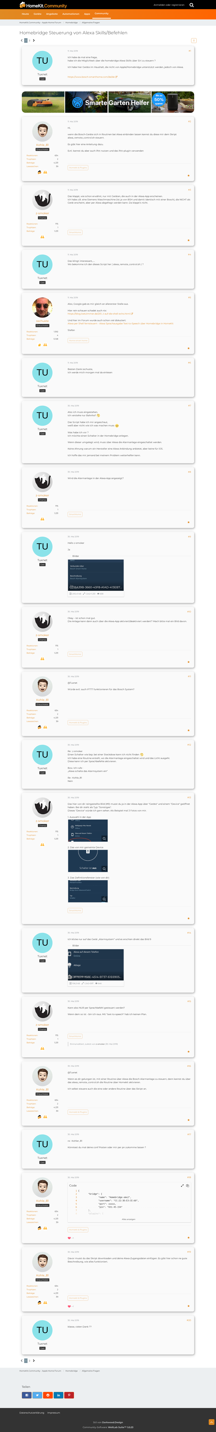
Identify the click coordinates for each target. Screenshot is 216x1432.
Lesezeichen (32, 166)
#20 (189, 1320)
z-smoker (100, 1044)
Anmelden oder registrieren (169, 4)
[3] (73, 1197)
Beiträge (30, 163)
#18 (189, 1177)
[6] (73, 1207)
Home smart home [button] (78, 340)
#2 (189, 121)
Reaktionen (32, 155)
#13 (189, 797)
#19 (189, 1251)
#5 (189, 297)
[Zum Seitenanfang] (211, 1422)
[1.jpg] (88, 830)
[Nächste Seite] (34, 40)
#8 (189, 471)
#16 (189, 1066)
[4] (73, 1200)
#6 (189, 362)
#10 (189, 611)
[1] (73, 1190)
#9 (189, 536)
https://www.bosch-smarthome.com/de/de (91, 76)
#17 (189, 1134)
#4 (189, 254)
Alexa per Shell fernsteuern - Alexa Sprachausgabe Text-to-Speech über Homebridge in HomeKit (120, 323)
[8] (73, 1213)
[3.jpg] (88, 891)
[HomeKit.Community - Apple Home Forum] (85, 5)
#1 (190, 50)
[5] (73, 1204)
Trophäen (31, 159)
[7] (73, 1210)
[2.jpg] (88, 861)
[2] (73, 1194)
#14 (189, 932)
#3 (189, 189)
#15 (189, 1001)
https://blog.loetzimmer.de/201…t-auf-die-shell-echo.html (99, 313)
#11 (189, 676)
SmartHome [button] (75, 232)
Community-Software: (108, 1427)
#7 (189, 405)
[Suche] (192, 5)
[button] (194, 40)
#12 (189, 744)
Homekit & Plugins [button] (78, 167)
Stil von (108, 1422)
